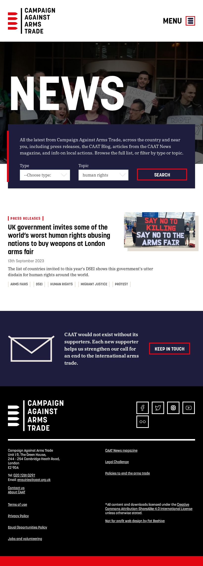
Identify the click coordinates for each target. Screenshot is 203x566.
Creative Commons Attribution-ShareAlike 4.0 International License (148, 506)
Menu (173, 21)
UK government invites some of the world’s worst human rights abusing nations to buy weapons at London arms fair (59, 239)
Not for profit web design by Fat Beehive (135, 521)
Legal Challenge (117, 462)
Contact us (16, 488)
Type (24, 165)
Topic (83, 165)
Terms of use (17, 505)
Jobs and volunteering (25, 539)
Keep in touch (169, 349)
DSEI (39, 284)
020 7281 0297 (24, 475)
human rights (61, 284)
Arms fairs (19, 284)
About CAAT (16, 492)
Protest (121, 284)
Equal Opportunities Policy (27, 527)
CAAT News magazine (121, 450)
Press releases (25, 218)
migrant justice (94, 284)
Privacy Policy (18, 516)
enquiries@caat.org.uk (34, 479)
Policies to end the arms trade (127, 473)
